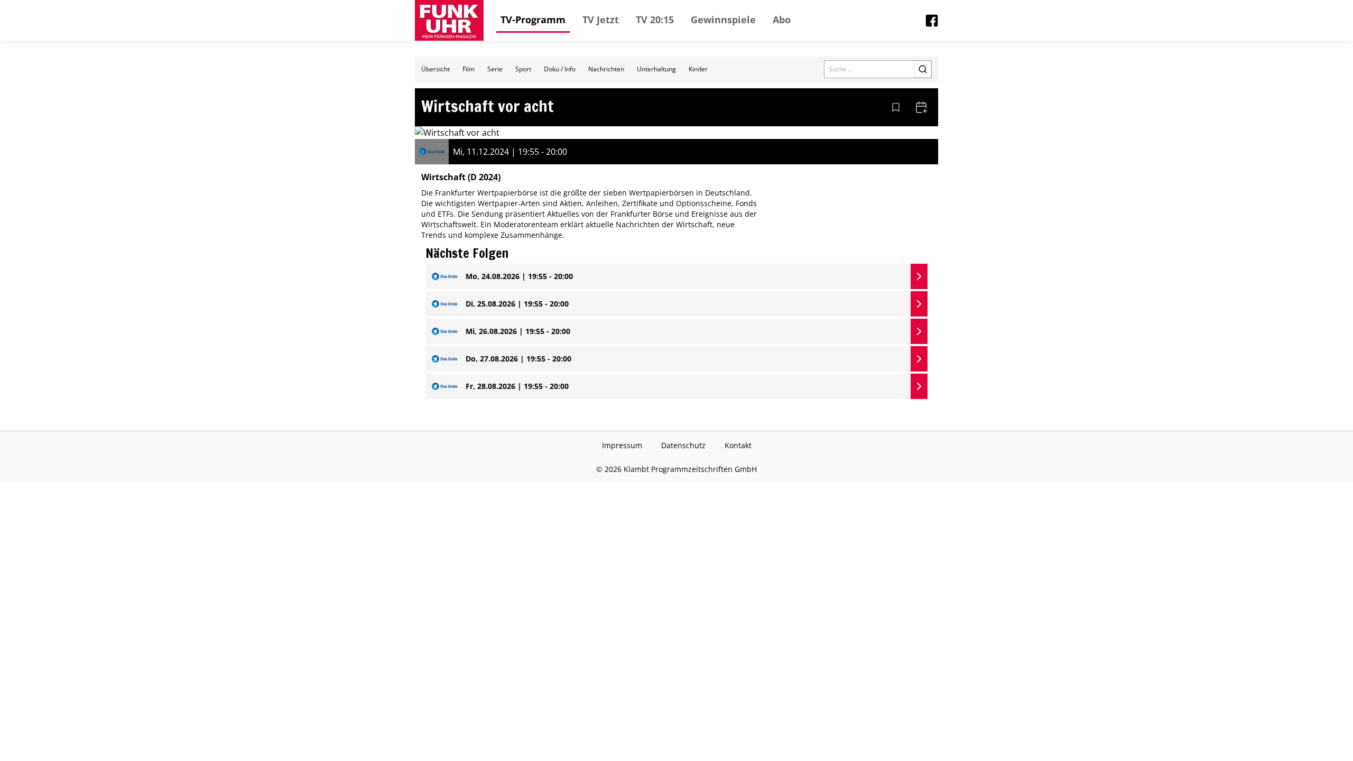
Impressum (622, 445)
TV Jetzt (600, 19)
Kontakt (738, 445)
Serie (495, 68)
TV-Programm (533, 19)
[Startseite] (449, 20)
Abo (782, 19)
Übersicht (435, 68)
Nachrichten (606, 68)
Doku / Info (560, 68)
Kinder (698, 68)
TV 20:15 (655, 19)
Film (468, 68)
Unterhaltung (656, 68)
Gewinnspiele (723, 19)
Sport (523, 68)
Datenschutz (683, 445)
